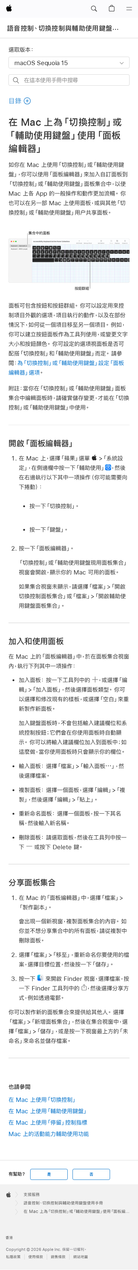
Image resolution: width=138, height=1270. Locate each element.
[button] (94, 9)
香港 (9, 1238)
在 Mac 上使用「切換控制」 (42, 1099)
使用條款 (35, 1257)
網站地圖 (80, 1257)
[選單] (129, 9)
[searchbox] (68, 80)
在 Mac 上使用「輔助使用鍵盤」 (47, 1111)
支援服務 (32, 1194)
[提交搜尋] (16, 80)
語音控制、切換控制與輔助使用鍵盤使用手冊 (63, 1203)
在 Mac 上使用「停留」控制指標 (47, 1122)
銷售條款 (58, 1257)
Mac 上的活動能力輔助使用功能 (48, 1134)
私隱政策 (13, 1257)
